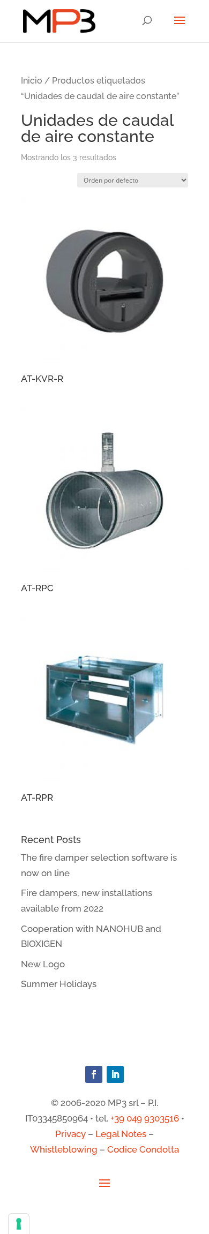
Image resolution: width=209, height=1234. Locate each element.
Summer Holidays (58, 984)
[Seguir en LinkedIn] (115, 1074)
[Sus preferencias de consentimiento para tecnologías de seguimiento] (19, 1224)
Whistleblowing (64, 1149)
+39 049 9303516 (144, 1118)
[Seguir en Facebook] (93, 1074)
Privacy (70, 1133)
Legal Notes (120, 1133)
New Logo (43, 964)
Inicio (31, 81)
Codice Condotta (143, 1149)
